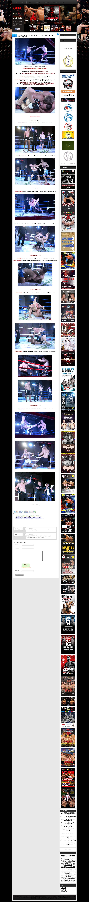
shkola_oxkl (63, 874)
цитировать (30, 528)
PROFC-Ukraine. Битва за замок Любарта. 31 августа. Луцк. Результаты (27, 516)
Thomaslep (63, 855)
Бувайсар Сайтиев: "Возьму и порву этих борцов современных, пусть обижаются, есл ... (68, 856)
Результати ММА (68, 849)
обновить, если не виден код (26, 567)
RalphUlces (63, 860)
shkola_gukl (63, 869)
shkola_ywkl (63, 877)
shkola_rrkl (63, 866)
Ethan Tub (62, 863)
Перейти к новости (28, 22)
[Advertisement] (35, 522)
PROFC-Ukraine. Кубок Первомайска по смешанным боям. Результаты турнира (28, 517)
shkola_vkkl (63, 880)
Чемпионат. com (43, 77)
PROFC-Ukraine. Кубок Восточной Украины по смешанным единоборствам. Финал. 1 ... (29, 518)
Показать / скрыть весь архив (65, 892)
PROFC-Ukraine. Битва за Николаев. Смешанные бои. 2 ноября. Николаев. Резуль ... (29, 515)
